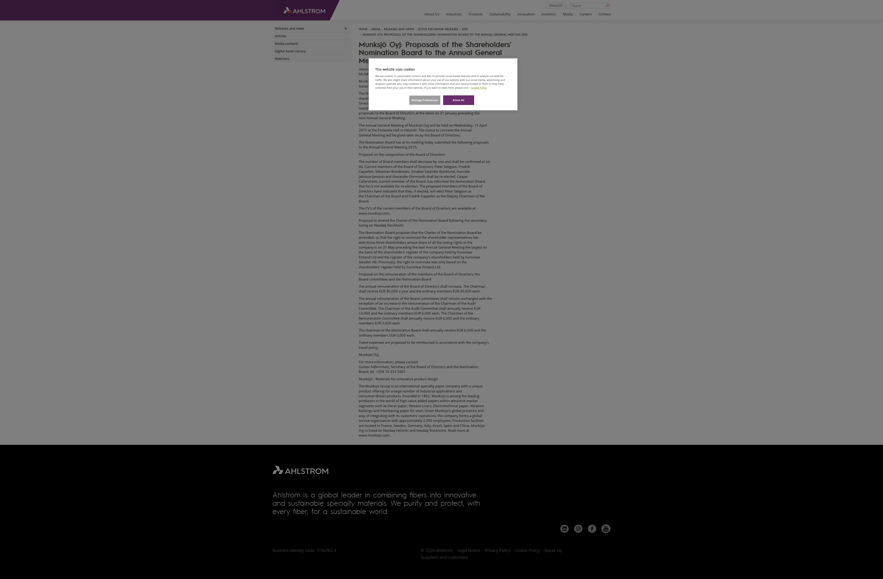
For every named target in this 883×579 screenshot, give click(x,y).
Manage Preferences (425, 100)
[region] (443, 84)
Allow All (458, 100)
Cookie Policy (479, 87)
